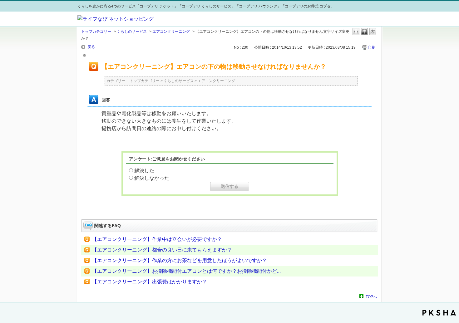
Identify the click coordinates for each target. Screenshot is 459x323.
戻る (91, 47)
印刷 (371, 47)
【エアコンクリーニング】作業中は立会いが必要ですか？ (157, 239)
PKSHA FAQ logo (439, 313)
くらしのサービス (132, 31)
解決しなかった (151, 178)
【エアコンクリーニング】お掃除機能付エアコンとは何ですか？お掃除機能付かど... (186, 271)
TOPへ (371, 297)
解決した (144, 170)
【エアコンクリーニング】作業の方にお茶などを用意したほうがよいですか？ (179, 260)
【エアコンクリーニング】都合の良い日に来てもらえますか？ (162, 249)
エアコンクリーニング (171, 31)
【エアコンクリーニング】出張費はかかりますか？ (149, 281)
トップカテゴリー (96, 31)
